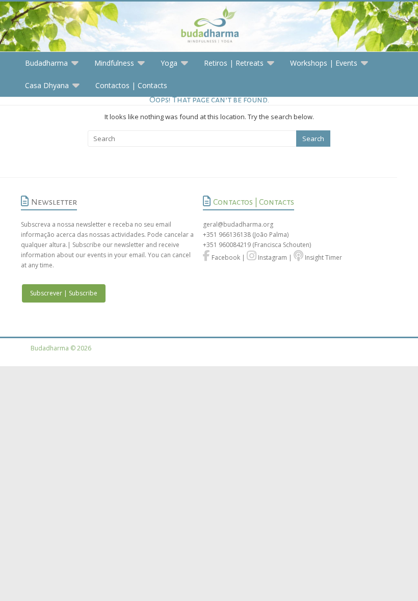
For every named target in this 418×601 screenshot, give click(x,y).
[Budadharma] (209, 27)
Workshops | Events (323, 63)
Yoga (169, 63)
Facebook (225, 257)
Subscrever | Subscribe (63, 293)
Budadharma (46, 63)
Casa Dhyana (47, 85)
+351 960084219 (227, 244)
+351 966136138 (227, 234)
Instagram (271, 257)
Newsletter (54, 202)
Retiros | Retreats (234, 63)
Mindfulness (114, 63)
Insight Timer (322, 257)
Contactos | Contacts (131, 85)
